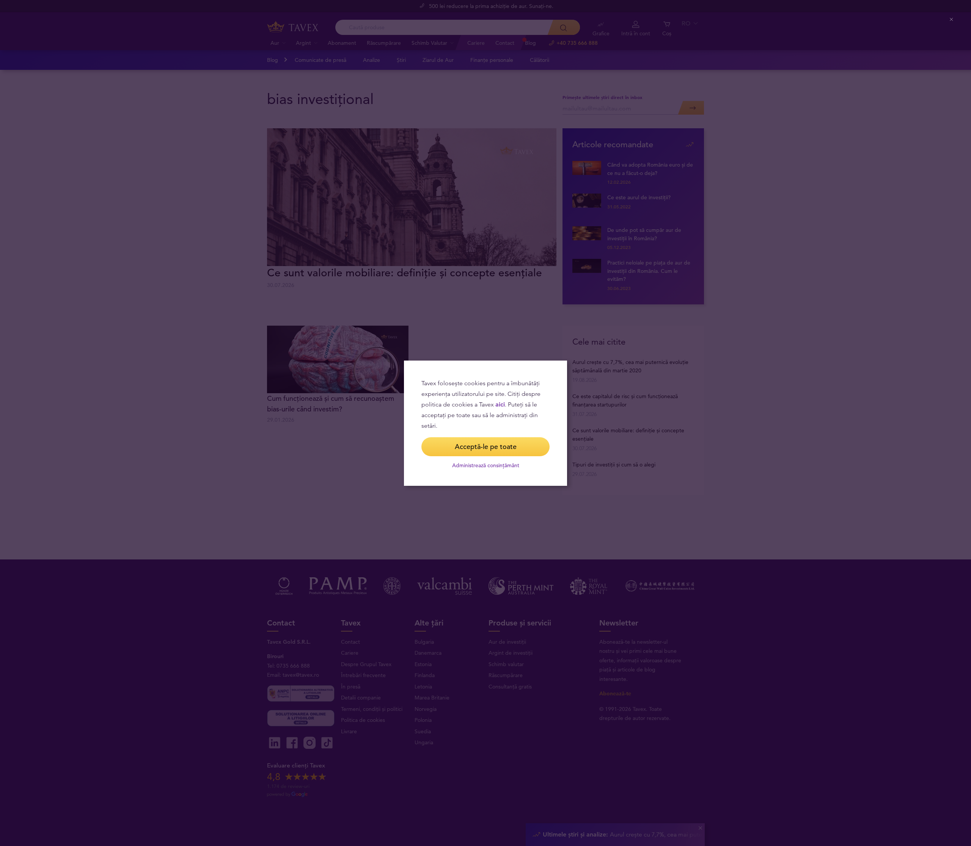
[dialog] (485, 423)
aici (500, 404)
